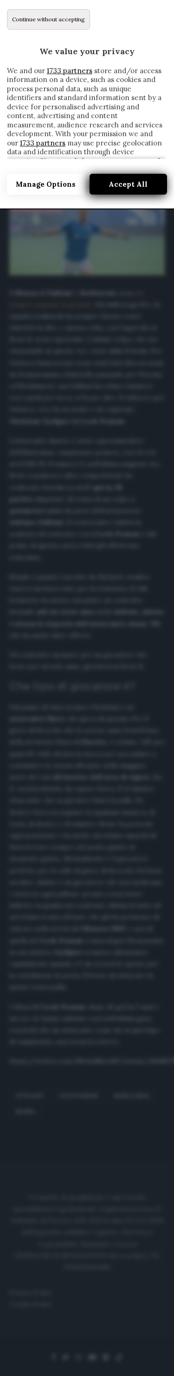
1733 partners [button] (69, 70)
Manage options (46, 184)
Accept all (128, 184)
